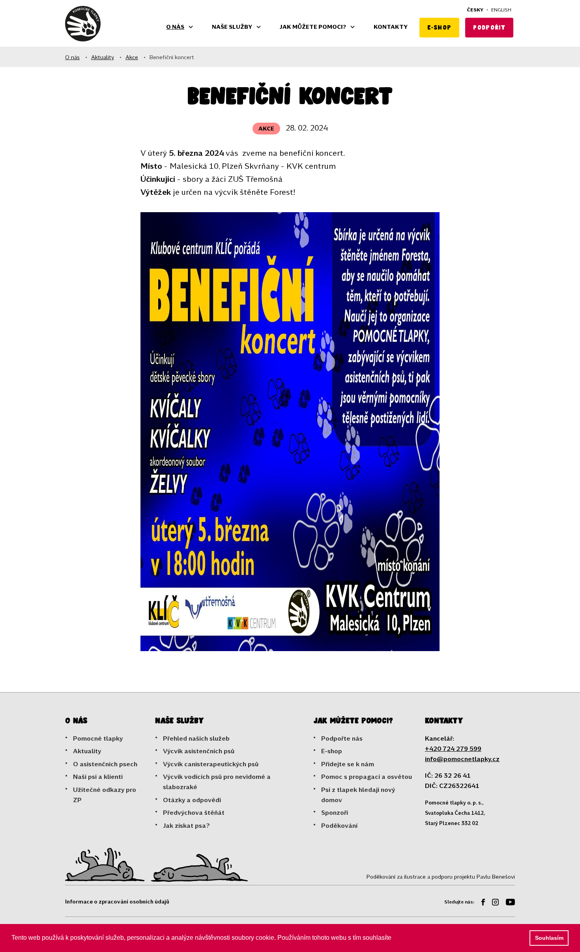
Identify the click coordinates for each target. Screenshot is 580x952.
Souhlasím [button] (549, 938)
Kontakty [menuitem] (391, 26)
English (501, 9)
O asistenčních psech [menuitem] (105, 763)
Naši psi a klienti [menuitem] (98, 776)
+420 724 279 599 (453, 748)
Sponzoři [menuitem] (334, 812)
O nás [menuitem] (175, 26)
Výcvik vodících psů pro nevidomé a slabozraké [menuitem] (217, 781)
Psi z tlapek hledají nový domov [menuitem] (358, 794)
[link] (83, 23)
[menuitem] (480, 903)
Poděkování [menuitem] (339, 825)
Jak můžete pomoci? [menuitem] (313, 26)
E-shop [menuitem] (439, 27)
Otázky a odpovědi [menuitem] (192, 799)
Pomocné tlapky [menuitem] (98, 738)
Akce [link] (131, 57)
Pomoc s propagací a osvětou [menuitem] (366, 776)
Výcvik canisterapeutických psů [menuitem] (210, 763)
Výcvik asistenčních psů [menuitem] (198, 750)
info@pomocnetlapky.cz (462, 758)
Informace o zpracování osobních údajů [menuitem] (117, 901)
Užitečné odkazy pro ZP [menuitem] (104, 794)
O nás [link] (72, 57)
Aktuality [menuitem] (87, 750)
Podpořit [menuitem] (489, 27)
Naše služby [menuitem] (232, 26)
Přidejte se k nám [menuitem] (347, 763)
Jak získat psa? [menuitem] (186, 825)
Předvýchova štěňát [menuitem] (194, 812)
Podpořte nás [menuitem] (342, 738)
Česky (475, 9)
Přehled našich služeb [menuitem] (196, 738)
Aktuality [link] (102, 57)
